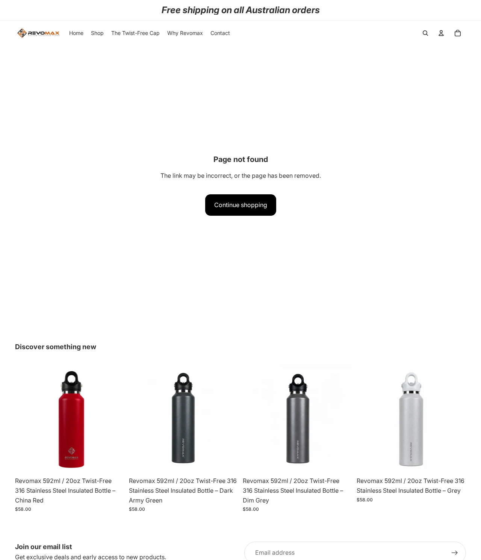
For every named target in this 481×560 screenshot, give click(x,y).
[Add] (112, 462)
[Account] (441, 33)
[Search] (425, 33)
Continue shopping (240, 205)
